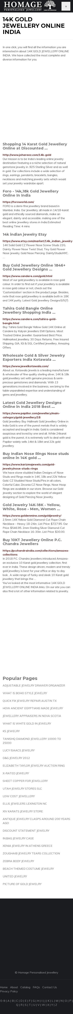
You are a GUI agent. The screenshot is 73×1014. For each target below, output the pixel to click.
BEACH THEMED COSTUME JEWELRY (28, 868)
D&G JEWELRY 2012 (16, 758)
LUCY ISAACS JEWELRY (19, 750)
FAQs (36, 987)
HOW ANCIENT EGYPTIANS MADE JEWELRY (33, 708)
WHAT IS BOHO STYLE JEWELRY (25, 693)
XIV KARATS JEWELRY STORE (23, 811)
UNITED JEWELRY (15, 876)
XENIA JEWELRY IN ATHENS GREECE (27, 845)
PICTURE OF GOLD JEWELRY (22, 884)
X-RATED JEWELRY (16, 773)
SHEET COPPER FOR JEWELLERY (25, 781)
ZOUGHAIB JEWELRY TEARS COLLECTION (31, 853)
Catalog (25, 987)
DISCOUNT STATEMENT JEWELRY (26, 830)
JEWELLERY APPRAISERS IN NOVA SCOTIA (32, 716)
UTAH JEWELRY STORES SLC (22, 788)
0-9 (2, 1000)
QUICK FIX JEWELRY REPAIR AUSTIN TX (30, 700)
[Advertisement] (36, 101)
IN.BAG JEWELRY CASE (18, 838)
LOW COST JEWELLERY (19, 796)
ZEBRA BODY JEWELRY (18, 861)
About (14, 987)
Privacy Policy (9, 991)
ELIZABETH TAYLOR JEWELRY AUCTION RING (34, 765)
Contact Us (49, 987)
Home (4, 987)
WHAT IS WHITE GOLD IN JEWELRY (27, 723)
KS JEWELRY (11, 731)
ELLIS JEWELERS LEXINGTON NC (25, 803)
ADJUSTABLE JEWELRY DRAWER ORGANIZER (34, 685)
